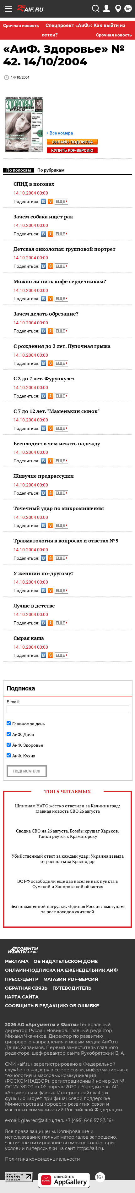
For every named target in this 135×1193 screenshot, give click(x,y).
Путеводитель (71, 988)
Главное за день (28, 723)
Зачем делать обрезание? (46, 313)
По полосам (18, 170)
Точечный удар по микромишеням (59, 508)
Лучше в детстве (34, 605)
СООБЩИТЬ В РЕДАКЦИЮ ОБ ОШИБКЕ (52, 1006)
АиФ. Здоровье (27, 745)
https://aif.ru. (90, 1148)
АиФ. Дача (23, 734)
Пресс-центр (21, 979)
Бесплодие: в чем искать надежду (57, 443)
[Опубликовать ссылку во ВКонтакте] (43, 201)
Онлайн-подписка (72, 142)
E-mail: (13, 702)
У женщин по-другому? (43, 573)
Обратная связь (26, 988)
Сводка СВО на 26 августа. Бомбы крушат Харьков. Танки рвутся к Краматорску (67, 833)
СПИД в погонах (34, 183)
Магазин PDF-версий (71, 979)
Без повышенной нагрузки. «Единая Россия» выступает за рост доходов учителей (67, 909)
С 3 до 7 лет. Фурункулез (44, 378)
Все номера (61, 133)
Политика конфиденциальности (42, 1159)
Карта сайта (22, 997)
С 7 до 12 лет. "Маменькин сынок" (57, 411)
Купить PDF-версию (72, 150)
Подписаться (26, 771)
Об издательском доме (66, 961)
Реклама (17, 961)
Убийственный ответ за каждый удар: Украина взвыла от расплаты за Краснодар (68, 858)
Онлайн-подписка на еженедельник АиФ (61, 970)
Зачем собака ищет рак (43, 216)
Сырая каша (29, 638)
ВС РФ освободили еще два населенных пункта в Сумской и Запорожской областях (67, 883)
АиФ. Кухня (23, 755)
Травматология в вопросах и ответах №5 (66, 540)
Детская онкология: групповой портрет (65, 248)
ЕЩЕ (61, 201)
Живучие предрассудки (44, 475)
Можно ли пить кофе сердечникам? (60, 281)
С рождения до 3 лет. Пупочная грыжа (62, 346)
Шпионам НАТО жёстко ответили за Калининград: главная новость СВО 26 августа (67, 808)
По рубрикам (51, 170)
